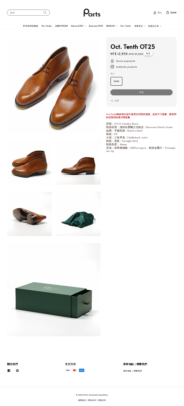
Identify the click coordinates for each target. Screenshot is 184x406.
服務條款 (82, 400)
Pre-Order (47, 26)
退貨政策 (102, 400)
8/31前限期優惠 (30, 26)
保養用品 (138, 26)
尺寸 (112, 73)
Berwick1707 (77, 26)
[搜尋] (45, 12)
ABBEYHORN (61, 26)
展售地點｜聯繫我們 (132, 371)
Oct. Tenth (125, 26)
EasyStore (103, 395)
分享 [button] (117, 100)
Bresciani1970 (96, 26)
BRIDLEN (110, 26)
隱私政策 (92, 400)
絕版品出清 (153, 26)
